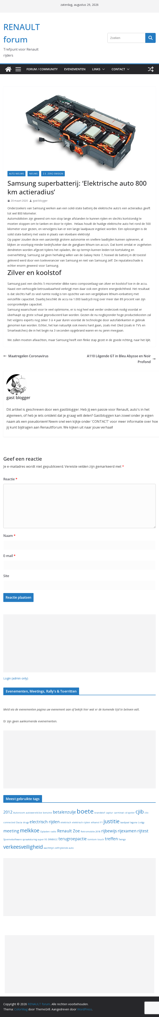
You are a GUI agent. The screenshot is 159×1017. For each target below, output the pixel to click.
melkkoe (29, 830)
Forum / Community (42, 69)
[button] (102, 69)
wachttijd (49, 847)
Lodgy (141, 822)
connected (9, 822)
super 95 (42, 839)
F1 (101, 822)
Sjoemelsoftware (12, 839)
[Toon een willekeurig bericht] (151, 69)
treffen (111, 838)
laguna (133, 822)
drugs (26, 822)
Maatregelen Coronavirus (28, 356)
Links (96, 69)
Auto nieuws (16, 173)
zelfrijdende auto (64, 847)
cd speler (130, 812)
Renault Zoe (68, 831)
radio (53, 831)
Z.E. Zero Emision (53, 173)
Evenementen (75, 69)
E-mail (9, 555)
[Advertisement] (79, 643)
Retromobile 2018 (90, 831)
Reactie (10, 479)
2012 (7, 812)
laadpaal (124, 822)
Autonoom (19, 812)
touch (101, 839)
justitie (111, 821)
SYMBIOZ (53, 839)
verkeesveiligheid (23, 846)
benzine (47, 812)
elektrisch (65, 822)
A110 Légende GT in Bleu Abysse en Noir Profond (119, 359)
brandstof (99, 812)
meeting (11, 831)
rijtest (142, 831)
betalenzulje (64, 812)
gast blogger (40, 200)
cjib (140, 811)
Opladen (45, 831)
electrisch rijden (45, 821)
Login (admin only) (15, 678)
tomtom (92, 839)
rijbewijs (109, 831)
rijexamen (127, 831)
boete (85, 811)
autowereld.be (34, 812)
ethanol (95, 822)
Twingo (122, 839)
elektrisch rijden (81, 822)
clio (146, 812)
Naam (9, 535)
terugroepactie (72, 838)
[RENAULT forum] (8, 69)
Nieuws (33, 173)
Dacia (19, 822)
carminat (119, 812)
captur (109, 812)
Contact (118, 69)
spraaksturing (30, 839)
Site (6, 576)
